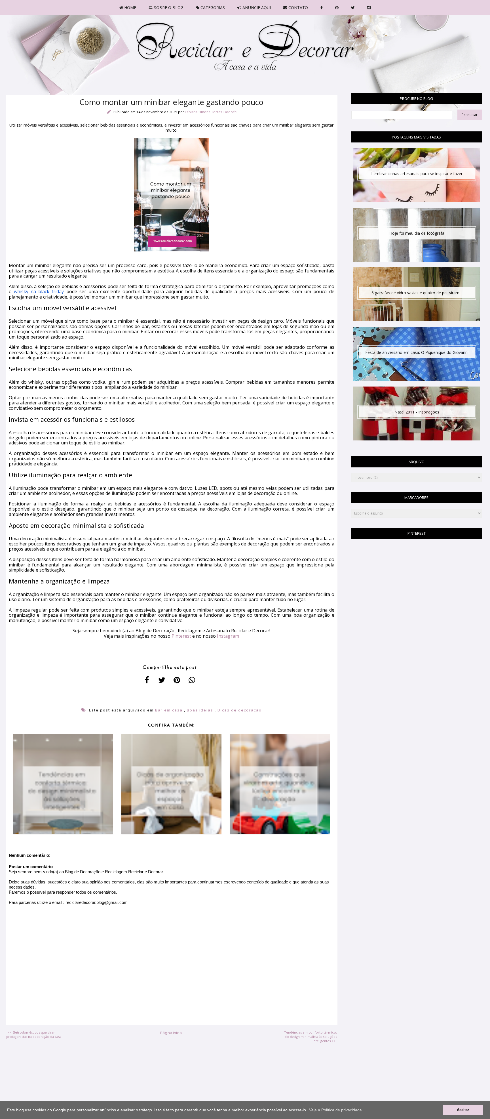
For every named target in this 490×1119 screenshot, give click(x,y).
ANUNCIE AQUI (256, 7)
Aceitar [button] (463, 1110)
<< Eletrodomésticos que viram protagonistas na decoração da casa (33, 1034)
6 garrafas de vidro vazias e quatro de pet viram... (416, 292)
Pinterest (181, 636)
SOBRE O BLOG (168, 7)
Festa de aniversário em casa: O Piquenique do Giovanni (416, 352)
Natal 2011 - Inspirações (416, 412)
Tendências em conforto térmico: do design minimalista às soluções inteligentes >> (310, 1036)
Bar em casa (169, 710)
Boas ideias (200, 710)
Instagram (228, 636)
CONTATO (297, 7)
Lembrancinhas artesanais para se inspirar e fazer (416, 173)
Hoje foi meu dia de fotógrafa (416, 233)
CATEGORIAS (212, 7)
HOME (129, 7)
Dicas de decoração (239, 710)
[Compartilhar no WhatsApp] (192, 680)
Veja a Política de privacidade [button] (335, 1110)
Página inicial (171, 1032)
